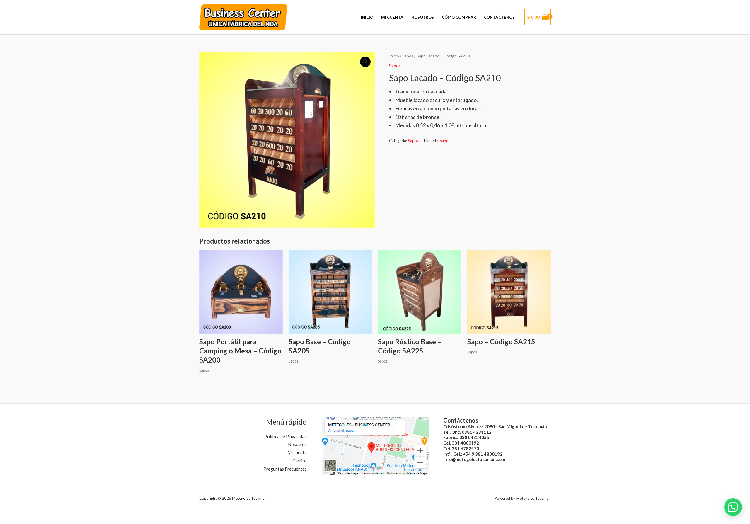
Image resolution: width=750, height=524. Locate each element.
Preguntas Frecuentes (285, 469)
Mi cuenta (392, 17)
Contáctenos (499, 17)
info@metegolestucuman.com (474, 459)
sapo (444, 140)
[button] (365, 62)
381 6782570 (465, 448)
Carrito (299, 460)
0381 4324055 (474, 437)
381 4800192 (465, 442)
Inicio (367, 17)
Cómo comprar (459, 17)
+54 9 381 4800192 (482, 454)
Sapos (407, 55)
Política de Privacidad (285, 436)
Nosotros (422, 17)
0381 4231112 (477, 432)
